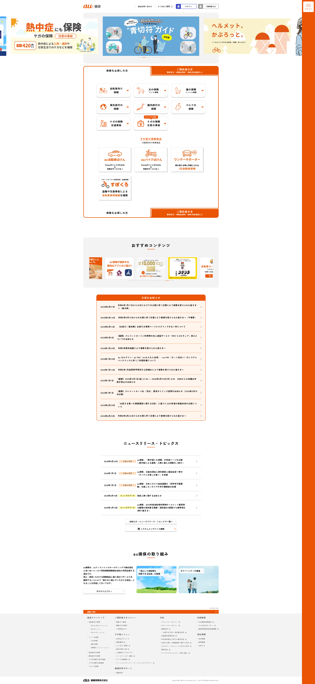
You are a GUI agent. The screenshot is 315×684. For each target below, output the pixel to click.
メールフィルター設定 (124, 656)
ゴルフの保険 (93, 666)
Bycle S (98, 632)
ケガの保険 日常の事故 (97, 659)
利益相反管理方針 (167, 636)
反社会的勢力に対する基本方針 (172, 639)
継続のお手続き (122, 625)
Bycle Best (99, 625)
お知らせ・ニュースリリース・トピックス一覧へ (151, 521)
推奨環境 (119, 642)
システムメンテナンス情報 (152, 528)
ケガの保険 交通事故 (96, 663)
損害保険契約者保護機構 (207, 629)
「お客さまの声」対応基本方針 (172, 632)
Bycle (96, 629)
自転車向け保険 (94, 622)
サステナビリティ (104, 591)
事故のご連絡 (121, 622)
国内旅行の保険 (94, 656)
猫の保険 (94, 644)
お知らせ (202, 646)
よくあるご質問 (164, 6)
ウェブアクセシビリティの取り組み (174, 653)
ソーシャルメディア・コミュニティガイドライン (134, 663)
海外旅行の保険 (94, 652)
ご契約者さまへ (122, 629)
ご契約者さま (210, 6)
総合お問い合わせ (145, 6)
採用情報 (202, 642)
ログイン (188, 6)
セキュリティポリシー (169, 625)
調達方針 (164, 649)
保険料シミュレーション (100, 647)
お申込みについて (122, 639)
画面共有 (119, 673)
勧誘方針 (164, 629)
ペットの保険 (93, 637)
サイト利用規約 (122, 659)
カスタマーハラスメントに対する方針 (175, 646)
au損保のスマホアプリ (124, 652)
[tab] (130, 280)
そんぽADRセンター (206, 625)
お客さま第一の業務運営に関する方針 (175, 643)
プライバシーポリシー (169, 622)
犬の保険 (94, 641)
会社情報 (202, 639)
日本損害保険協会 (205, 622)
